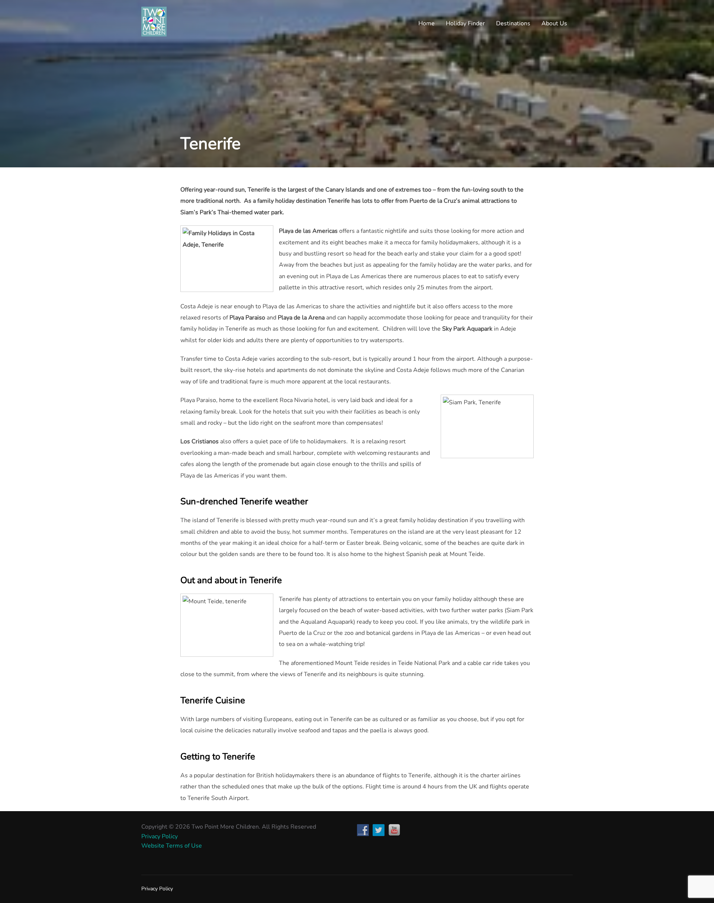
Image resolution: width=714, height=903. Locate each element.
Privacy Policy (159, 836)
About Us (554, 23)
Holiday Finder (465, 23)
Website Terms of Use (171, 846)
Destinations (513, 23)
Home (426, 23)
